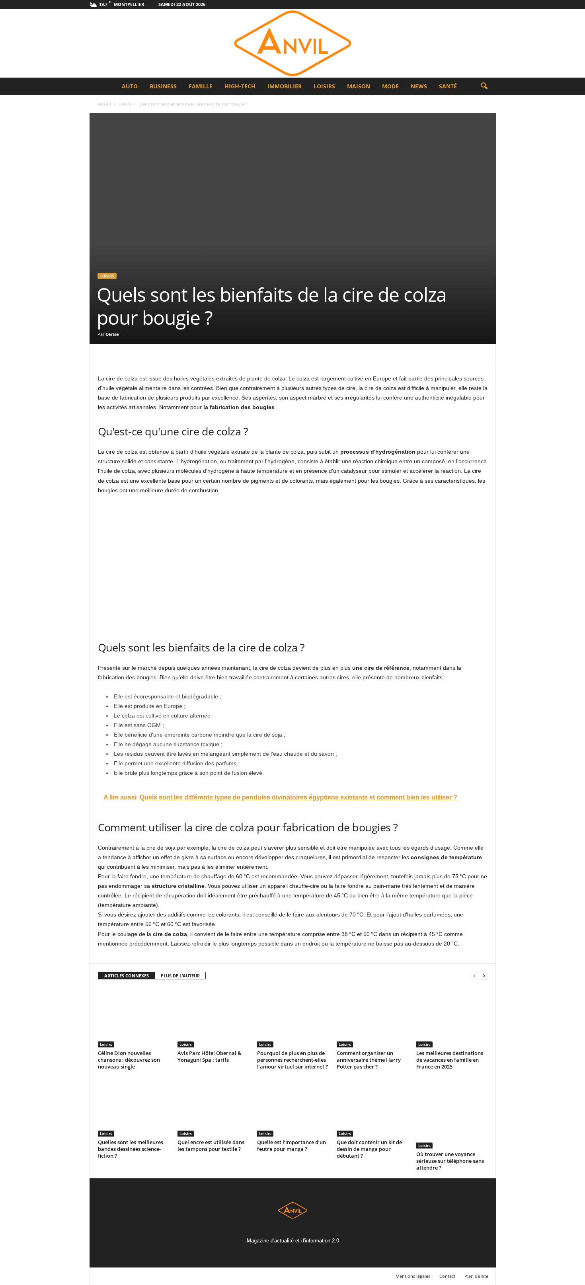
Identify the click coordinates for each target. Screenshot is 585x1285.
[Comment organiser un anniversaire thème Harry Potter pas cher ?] (372, 1017)
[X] (124, 356)
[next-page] (484, 976)
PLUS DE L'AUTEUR (180, 976)
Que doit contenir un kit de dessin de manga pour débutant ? (369, 1149)
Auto (130, 86)
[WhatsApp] (161, 356)
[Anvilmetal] (292, 43)
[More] (179, 356)
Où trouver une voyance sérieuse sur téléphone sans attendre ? (450, 1160)
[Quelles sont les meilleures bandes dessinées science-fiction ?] (134, 1107)
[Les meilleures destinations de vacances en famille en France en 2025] (452, 1017)
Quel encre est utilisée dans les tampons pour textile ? (210, 1145)
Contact (447, 1276)
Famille (201, 86)
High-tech (239, 86)
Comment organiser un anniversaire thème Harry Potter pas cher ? (369, 1059)
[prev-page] (474, 976)
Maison (358, 86)
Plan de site (476, 1276)
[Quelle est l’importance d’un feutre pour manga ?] (293, 1107)
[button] (484, 86)
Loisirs (324, 86)
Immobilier (284, 86)
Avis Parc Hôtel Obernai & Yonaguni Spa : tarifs (209, 1056)
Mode (390, 86)
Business (163, 86)
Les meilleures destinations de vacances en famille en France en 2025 (449, 1059)
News (419, 86)
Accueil (104, 104)
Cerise (112, 334)
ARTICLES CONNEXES (126, 976)
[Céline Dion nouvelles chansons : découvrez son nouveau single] (134, 1017)
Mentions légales (413, 1276)
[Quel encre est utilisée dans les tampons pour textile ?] (213, 1107)
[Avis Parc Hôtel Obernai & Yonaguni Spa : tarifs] (213, 1017)
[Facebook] (106, 356)
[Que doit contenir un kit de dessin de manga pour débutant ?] (372, 1107)
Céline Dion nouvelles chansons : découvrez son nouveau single (129, 1059)
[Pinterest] (142, 356)
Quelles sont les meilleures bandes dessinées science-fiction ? (130, 1149)
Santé (448, 86)
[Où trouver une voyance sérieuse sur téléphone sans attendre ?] (452, 1113)
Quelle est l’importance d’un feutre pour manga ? (291, 1145)
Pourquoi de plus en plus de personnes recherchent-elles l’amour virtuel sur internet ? (292, 1059)
